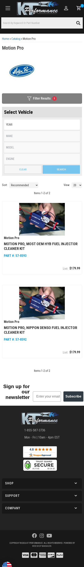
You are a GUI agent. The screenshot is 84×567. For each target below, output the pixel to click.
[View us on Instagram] (42, 535)
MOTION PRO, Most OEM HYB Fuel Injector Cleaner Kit (40, 246)
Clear (23, 169)
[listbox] (42, 125)
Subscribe (73, 396)
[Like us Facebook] (34, 535)
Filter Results (44, 98)
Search (61, 169)
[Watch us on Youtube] (49, 535)
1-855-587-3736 (34, 430)
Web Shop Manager (41, 546)
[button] (42, 23)
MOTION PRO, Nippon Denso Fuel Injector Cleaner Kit (40, 330)
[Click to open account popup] (66, 8)
